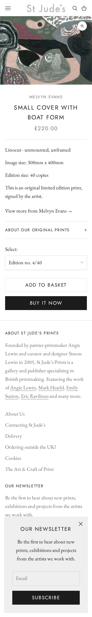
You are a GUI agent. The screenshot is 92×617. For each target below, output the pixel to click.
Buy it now (46, 302)
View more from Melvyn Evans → (39, 210)
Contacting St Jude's (25, 424)
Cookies (13, 458)
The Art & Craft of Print (29, 469)
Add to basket (46, 284)
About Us (15, 413)
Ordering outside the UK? (30, 447)
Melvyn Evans (46, 97)
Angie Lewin (23, 387)
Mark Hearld (51, 387)
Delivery (13, 436)
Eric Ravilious (35, 396)
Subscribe (46, 597)
